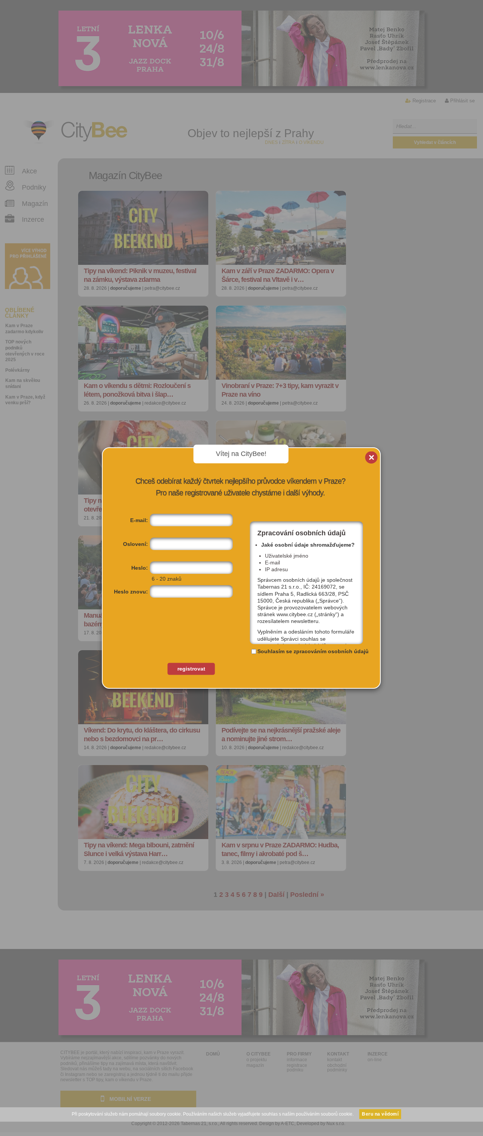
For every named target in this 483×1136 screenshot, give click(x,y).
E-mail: (139, 520)
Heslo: (139, 568)
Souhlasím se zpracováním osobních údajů (313, 651)
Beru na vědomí (380, 1114)
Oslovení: (135, 544)
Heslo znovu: (131, 592)
